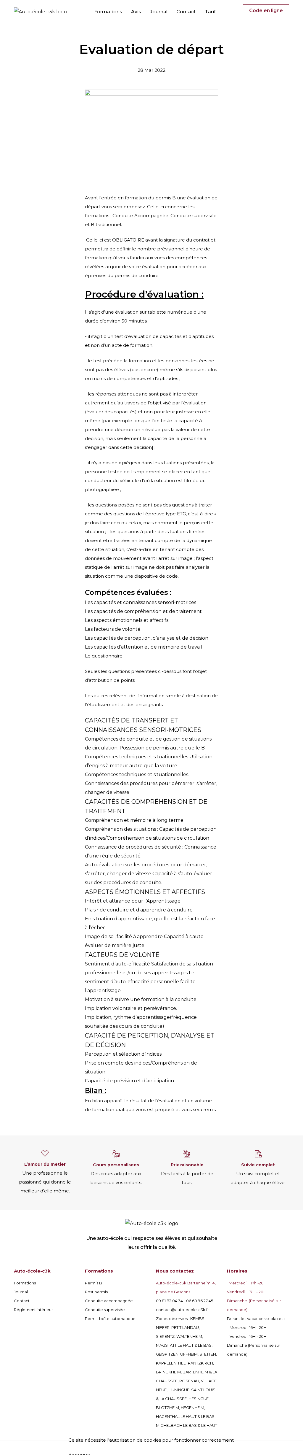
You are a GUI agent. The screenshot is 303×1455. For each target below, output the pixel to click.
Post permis (96, 1291)
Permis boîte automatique (110, 1318)
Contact (186, 12)
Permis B (93, 1283)
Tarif (210, 12)
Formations (108, 12)
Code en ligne (266, 10)
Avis (136, 12)
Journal (158, 12)
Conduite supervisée (105, 1309)
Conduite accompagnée (109, 1300)
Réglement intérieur (33, 1309)
